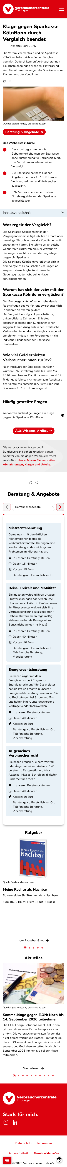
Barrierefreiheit (18, 1153)
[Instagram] (5, 1122)
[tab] (25, 948)
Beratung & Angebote (22, 132)
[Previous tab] (7, 507)
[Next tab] (60, 507)
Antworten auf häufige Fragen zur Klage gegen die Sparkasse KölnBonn (28, 415)
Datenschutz (23, 1143)
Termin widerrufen (46, 1153)
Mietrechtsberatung (25, 528)
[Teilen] (10, 81)
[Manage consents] (59, 1159)
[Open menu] (7, 1160)
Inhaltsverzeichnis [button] (17, 212)
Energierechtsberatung (28, 669)
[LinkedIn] (15, 1122)
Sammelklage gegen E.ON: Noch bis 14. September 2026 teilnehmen (33, 1017)
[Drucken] (4, 81)
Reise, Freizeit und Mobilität (32, 588)
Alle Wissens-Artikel (31, 431)
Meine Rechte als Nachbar (25, 889)
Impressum (44, 1143)
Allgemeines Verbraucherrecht (23, 753)
